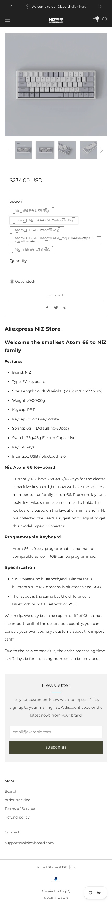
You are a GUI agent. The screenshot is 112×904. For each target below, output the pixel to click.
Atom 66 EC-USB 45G (33, 249)
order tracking (18, 800)
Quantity (18, 260)
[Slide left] (11, 150)
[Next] (100, 6)
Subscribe (56, 747)
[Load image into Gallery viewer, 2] (45, 150)
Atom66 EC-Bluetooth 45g (37, 230)
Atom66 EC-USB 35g (32, 211)
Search (11, 791)
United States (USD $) (53, 867)
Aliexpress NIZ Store (33, 329)
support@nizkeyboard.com (29, 843)
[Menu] (7, 19)
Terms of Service (20, 808)
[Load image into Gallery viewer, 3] (67, 150)
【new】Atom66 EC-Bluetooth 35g (44, 220)
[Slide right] (100, 150)
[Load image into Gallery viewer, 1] (24, 150)
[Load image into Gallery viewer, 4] (88, 150)
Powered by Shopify (56, 891)
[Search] (104, 19)
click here (78, 6)
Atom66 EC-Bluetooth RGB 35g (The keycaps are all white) (52, 239)
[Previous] (11, 6)
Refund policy (17, 817)
